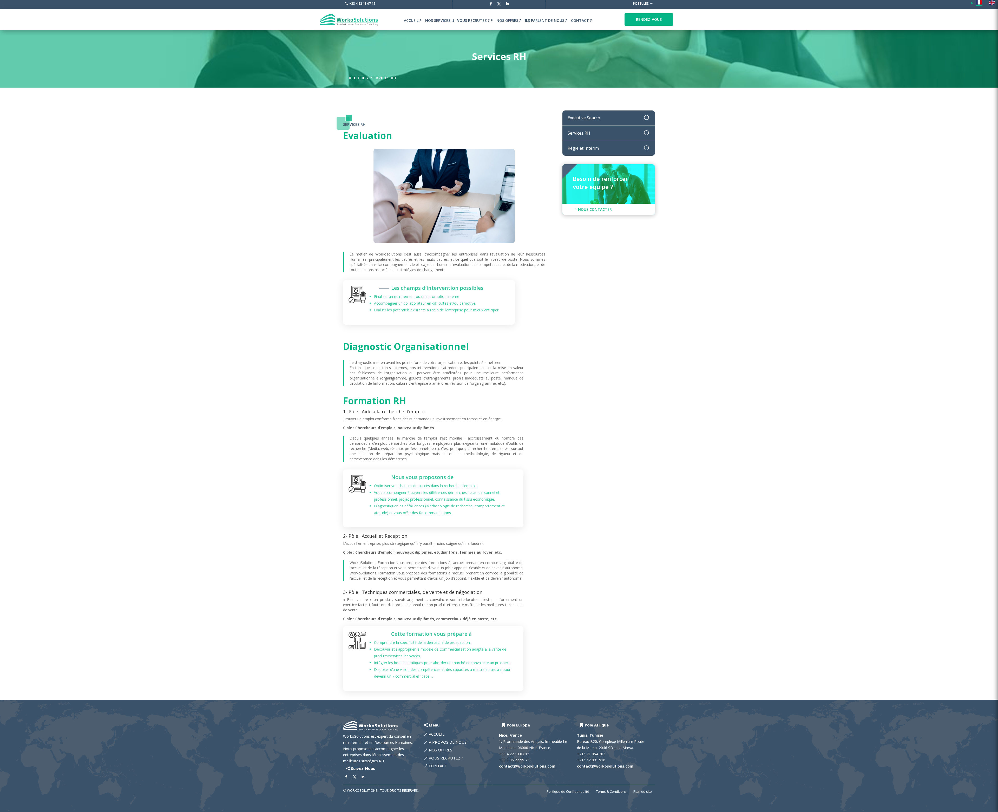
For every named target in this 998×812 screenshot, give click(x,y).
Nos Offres (507, 20)
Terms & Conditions (611, 792)
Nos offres (440, 749)
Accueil (411, 20)
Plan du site (642, 792)
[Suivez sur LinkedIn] (507, 4)
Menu (434, 725)
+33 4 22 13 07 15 (362, 3)
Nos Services (437, 20)
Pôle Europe (518, 725)
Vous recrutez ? (446, 758)
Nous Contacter (595, 209)
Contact (580, 20)
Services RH (383, 77)
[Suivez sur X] (499, 4)
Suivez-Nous (363, 768)
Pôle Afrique (597, 725)
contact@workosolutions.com (527, 766)
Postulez (641, 3)
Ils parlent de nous (544, 20)
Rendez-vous (649, 19)
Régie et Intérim (583, 148)
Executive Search (584, 118)
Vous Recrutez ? (473, 20)
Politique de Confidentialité (568, 792)
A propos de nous (448, 742)
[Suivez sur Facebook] (491, 4)
